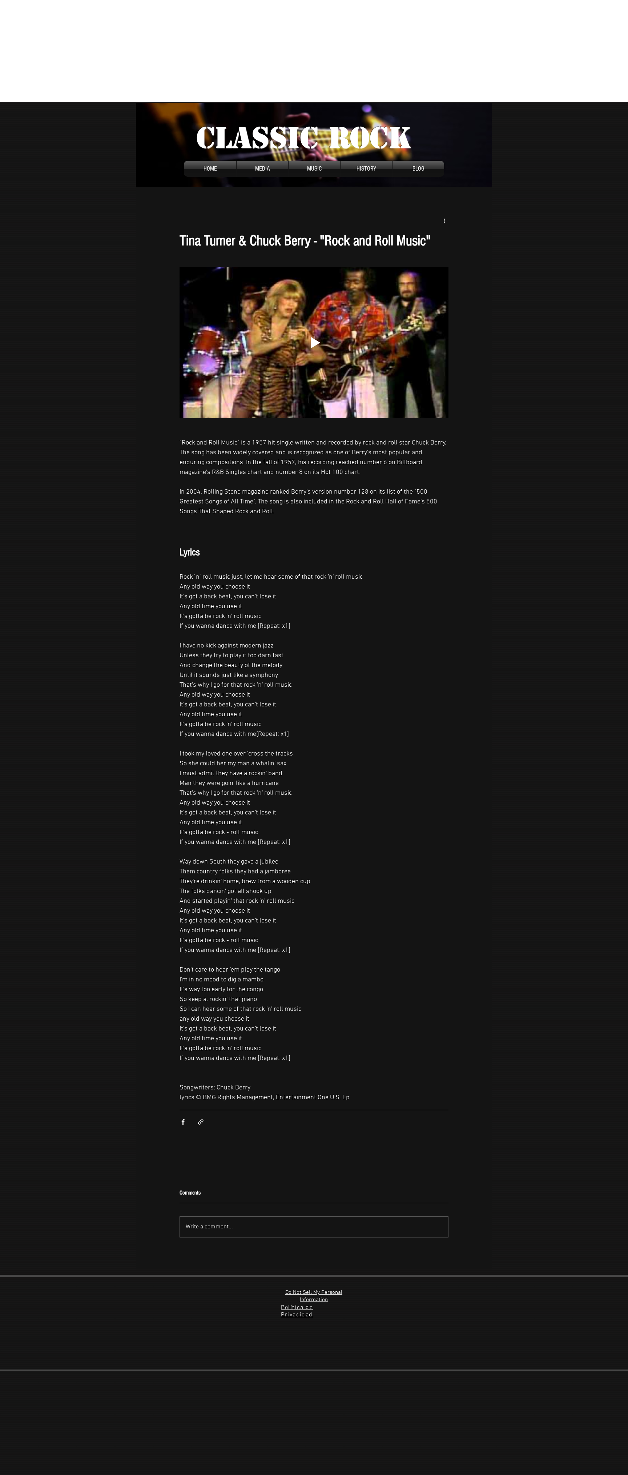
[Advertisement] (218, 51)
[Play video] (314, 342)
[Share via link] (200, 1122)
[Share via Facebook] (183, 1122)
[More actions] (444, 220)
